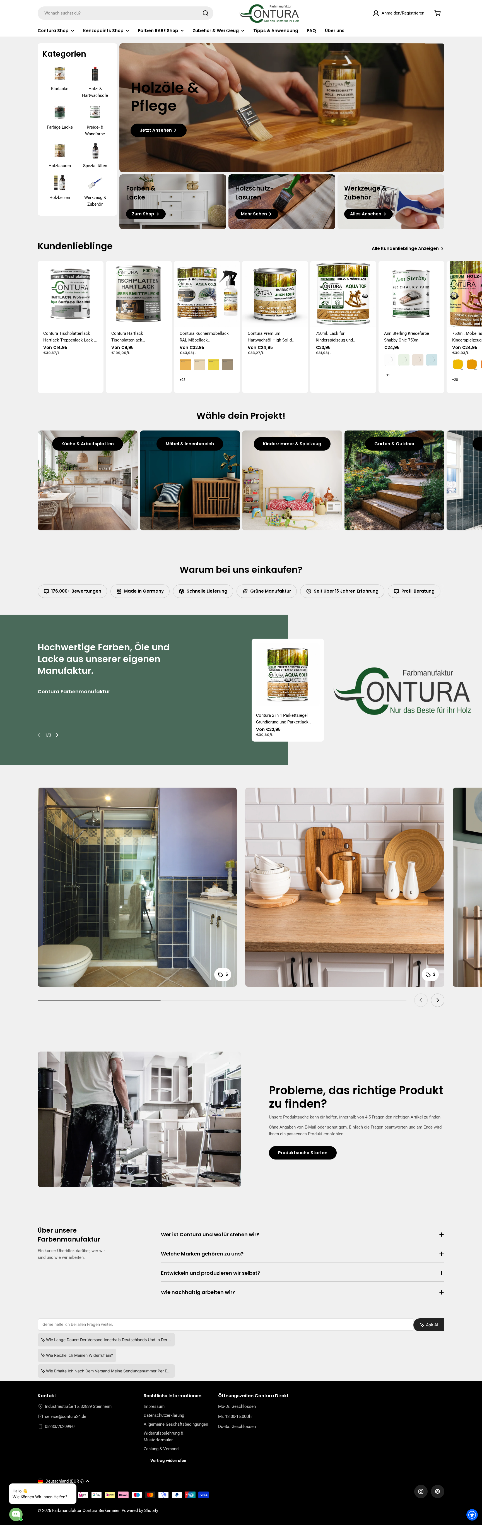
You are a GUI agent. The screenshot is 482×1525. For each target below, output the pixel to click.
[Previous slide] (39, 735)
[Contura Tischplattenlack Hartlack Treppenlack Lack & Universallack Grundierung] (70, 294)
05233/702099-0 (59, 1426)
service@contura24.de (65, 1416)
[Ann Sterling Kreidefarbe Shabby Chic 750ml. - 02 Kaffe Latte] (418, 360)
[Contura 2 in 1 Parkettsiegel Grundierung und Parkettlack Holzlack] (287, 674)
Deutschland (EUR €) (64, 1481)
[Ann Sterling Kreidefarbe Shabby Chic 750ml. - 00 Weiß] (390, 360)
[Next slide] (57, 735)
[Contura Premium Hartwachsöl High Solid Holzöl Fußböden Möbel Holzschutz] (275, 294)
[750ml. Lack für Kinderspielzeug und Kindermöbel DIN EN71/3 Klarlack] (343, 294)
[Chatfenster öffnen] (16, 1514)
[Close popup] (65, 1488)
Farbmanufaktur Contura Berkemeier (85, 1510)
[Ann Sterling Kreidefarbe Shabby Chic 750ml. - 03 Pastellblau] (432, 360)
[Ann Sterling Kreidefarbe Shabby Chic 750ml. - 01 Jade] (404, 360)
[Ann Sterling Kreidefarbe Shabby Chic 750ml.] (411, 294)
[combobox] (125, 13)
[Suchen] (205, 13)
